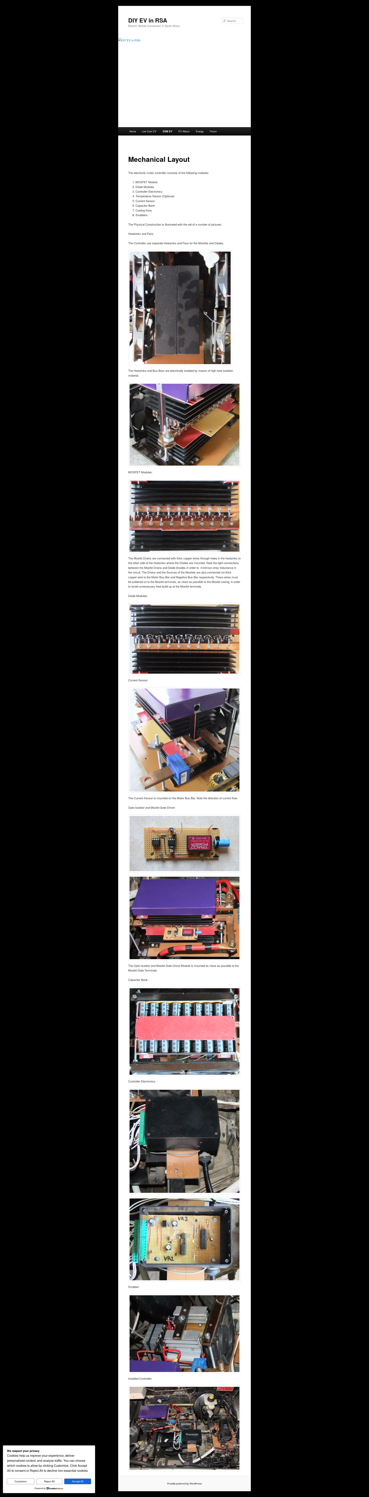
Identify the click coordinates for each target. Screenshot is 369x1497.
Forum (213, 131)
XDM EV (167, 131)
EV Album (184, 131)
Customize (21, 1481)
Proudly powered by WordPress (184, 1483)
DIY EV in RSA (147, 20)
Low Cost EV (149, 131)
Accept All (77, 1481)
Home (132, 131)
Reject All (49, 1481)
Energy (200, 131)
